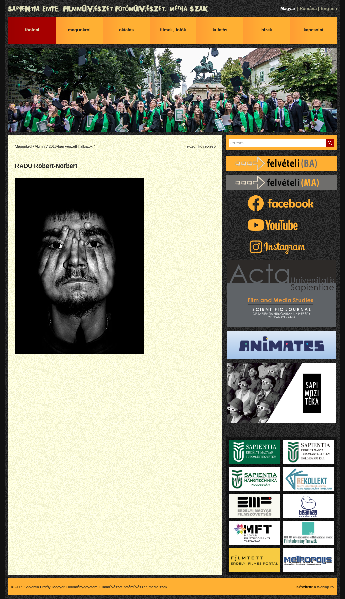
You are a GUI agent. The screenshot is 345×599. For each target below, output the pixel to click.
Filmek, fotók (173, 29)
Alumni (40, 146)
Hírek (266, 29)
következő (207, 146)
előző (191, 146)
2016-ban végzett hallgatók (71, 146)
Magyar (287, 8)
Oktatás (126, 29)
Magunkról (79, 29)
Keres (330, 143)
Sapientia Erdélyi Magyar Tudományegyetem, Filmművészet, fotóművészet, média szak (172, 9)
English (329, 8)
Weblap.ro (325, 587)
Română (308, 8)
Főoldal (32, 29)
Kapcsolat (313, 29)
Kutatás (220, 29)
